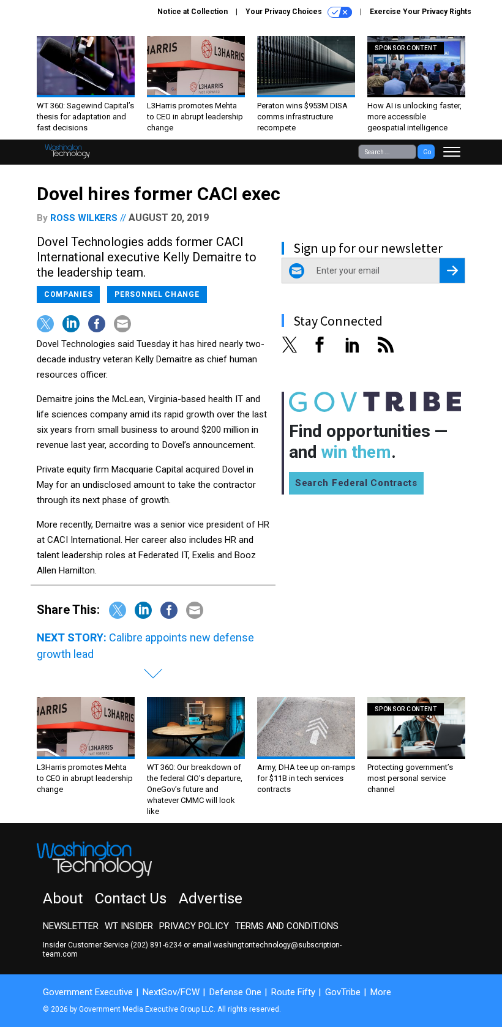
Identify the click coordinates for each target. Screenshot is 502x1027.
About (63, 898)
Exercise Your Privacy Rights (420, 11)
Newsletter (71, 926)
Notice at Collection (192, 11)
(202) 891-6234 (156, 945)
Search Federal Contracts (356, 482)
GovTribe (343, 992)
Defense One (235, 992)
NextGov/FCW (171, 992)
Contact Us (131, 898)
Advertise (210, 898)
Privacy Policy (194, 926)
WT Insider (129, 926)
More (380, 992)
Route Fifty (293, 992)
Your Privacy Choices (284, 11)
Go (427, 152)
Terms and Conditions (287, 926)
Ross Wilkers (84, 217)
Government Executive (88, 992)
